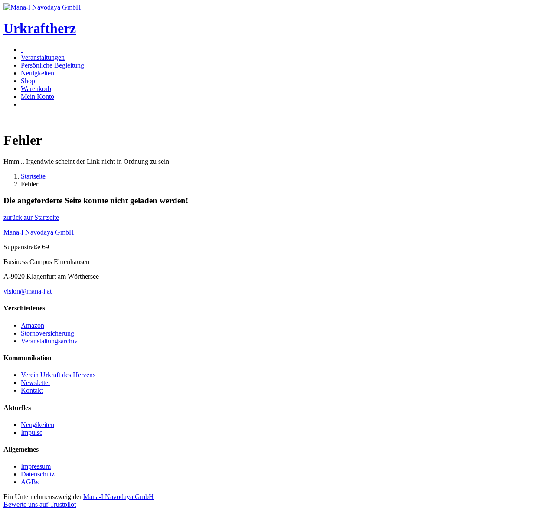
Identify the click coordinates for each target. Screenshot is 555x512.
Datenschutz (38, 474)
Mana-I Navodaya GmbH (118, 496)
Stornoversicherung (47, 333)
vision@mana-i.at (27, 291)
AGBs (30, 482)
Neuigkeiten (37, 73)
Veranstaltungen (43, 57)
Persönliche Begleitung (52, 65)
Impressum (36, 466)
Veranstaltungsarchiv (49, 341)
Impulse (31, 432)
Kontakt (32, 390)
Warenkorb (36, 88)
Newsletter (35, 382)
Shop (28, 81)
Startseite (33, 176)
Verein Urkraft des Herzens (58, 374)
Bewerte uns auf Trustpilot (39, 504)
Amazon (32, 325)
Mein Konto (37, 96)
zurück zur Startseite (31, 217)
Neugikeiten (37, 424)
